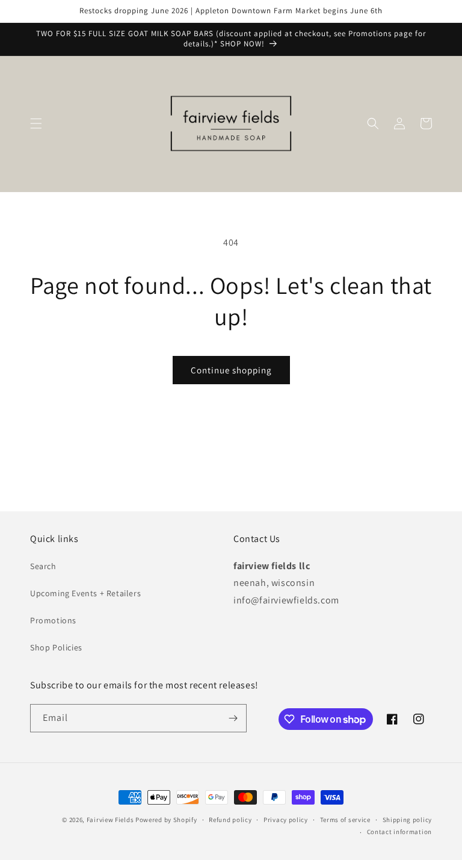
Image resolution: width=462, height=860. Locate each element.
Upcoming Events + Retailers (85, 593)
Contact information (399, 831)
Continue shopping (231, 370)
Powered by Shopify (166, 819)
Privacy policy (285, 819)
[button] (36, 123)
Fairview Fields (110, 819)
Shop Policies (56, 647)
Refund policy (230, 819)
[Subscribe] (233, 718)
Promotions (53, 620)
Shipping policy (408, 819)
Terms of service (345, 819)
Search (43, 566)
